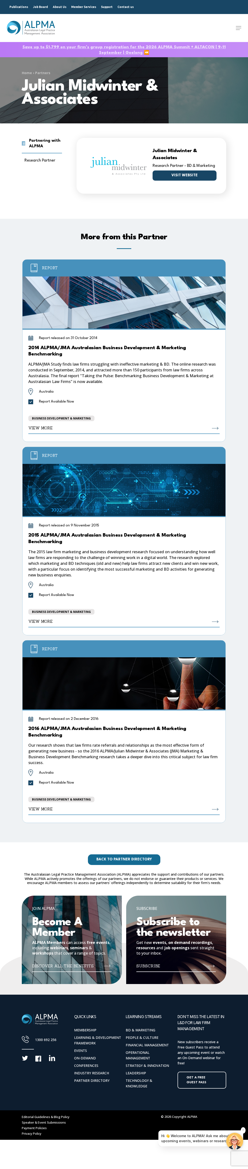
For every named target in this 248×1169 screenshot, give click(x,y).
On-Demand (85, 1058)
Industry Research (91, 1073)
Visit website (184, 175)
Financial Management (147, 1045)
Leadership (136, 1073)
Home (27, 73)
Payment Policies (34, 1128)
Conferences (86, 1065)
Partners (42, 73)
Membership (85, 1030)
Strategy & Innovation (147, 1065)
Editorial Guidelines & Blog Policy (46, 1117)
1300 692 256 (45, 1039)
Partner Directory (91, 1080)
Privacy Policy (31, 1133)
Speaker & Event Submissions (44, 1122)
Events (80, 1050)
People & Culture (142, 1037)
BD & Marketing (140, 1030)
